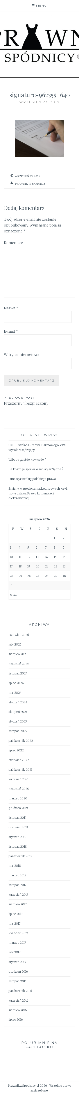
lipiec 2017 (16, 914)
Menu (41, 5)
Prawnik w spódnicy (30, 183)
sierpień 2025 (18, 654)
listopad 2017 (17, 885)
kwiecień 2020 (19, 789)
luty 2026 (15, 644)
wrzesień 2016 (18, 1000)
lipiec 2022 (16, 750)
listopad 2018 (18, 847)
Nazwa (11, 308)
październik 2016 (20, 991)
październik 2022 (21, 741)
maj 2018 (15, 866)
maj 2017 (14, 924)
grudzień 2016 (18, 972)
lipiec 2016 (16, 1020)
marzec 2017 (17, 943)
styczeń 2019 (17, 837)
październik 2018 (20, 856)
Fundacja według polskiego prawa (32, 479)
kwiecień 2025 (19, 664)
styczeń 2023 (18, 721)
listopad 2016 (18, 981)
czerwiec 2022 (19, 760)
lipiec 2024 (16, 683)
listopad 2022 (18, 731)
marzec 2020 (18, 798)
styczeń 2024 (18, 702)
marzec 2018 (17, 875)
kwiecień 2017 (18, 933)
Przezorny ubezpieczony (26, 401)
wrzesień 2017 (18, 895)
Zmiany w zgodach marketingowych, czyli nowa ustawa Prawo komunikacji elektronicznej (38, 493)
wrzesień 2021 (19, 779)
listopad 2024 (18, 673)
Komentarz (13, 243)
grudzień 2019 (18, 808)
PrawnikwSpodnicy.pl (23, 1086)
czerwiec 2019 (18, 827)
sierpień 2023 (18, 712)
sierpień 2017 (18, 904)
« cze (13, 595)
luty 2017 (14, 952)
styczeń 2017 (17, 962)
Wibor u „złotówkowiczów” (27, 460)
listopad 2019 (18, 818)
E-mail (11, 331)
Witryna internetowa (21, 354)
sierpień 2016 (18, 1010)
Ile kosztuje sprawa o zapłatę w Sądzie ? (36, 469)
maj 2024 (15, 693)
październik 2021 (20, 770)
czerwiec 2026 (19, 635)
